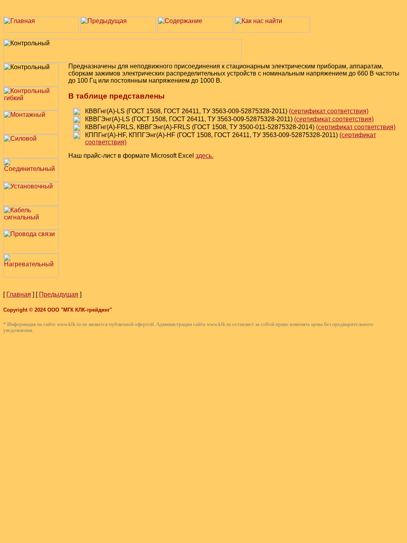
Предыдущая (58, 294)
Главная (18, 294)
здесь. (204, 155)
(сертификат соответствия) (328, 111)
